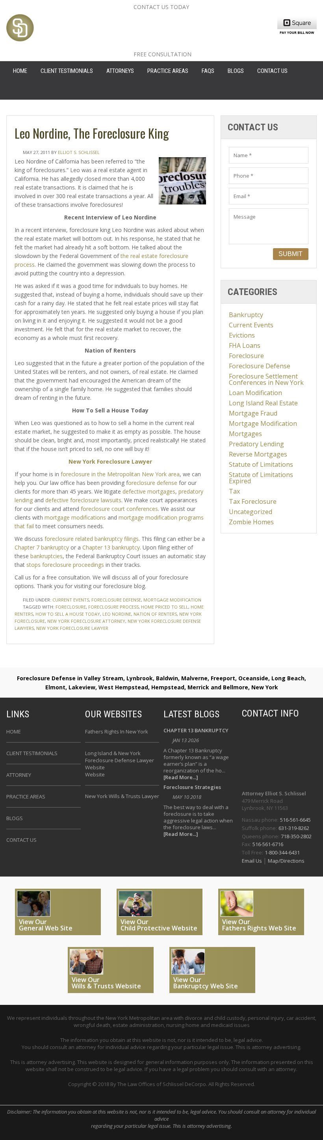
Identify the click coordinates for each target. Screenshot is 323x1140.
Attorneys (120, 70)
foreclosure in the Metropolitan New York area (120, 474)
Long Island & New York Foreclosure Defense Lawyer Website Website (119, 764)
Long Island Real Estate (263, 403)
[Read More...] (180, 777)
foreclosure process (113, 607)
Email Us (252, 860)
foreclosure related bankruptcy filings (92, 538)
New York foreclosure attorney (86, 621)
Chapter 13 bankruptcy (111, 547)
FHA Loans (244, 345)
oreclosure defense (152, 482)
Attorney (18, 774)
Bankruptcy (246, 315)
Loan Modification (255, 393)
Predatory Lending (256, 444)
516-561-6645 (295, 819)
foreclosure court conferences (119, 508)
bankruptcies (46, 556)
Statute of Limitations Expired (261, 478)
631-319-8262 (293, 828)
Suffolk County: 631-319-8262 (200, 31)
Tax (234, 491)
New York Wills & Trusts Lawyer (122, 796)
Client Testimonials (67, 70)
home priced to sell (164, 607)
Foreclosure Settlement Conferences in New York (266, 379)
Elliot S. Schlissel (79, 152)
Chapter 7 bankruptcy (43, 547)
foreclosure (71, 607)
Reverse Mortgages (258, 454)
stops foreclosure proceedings (66, 564)
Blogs (236, 70)
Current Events (70, 600)
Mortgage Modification (172, 600)
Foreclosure (246, 356)
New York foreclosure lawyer (72, 628)
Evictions (242, 335)
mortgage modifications (75, 517)
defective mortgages (149, 491)
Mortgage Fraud (253, 413)
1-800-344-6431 (282, 852)
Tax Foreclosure (253, 501)
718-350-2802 (296, 836)
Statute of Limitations (261, 464)
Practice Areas (167, 70)
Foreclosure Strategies (192, 788)
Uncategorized (250, 512)
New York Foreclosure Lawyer (110, 461)
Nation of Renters (155, 614)
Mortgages (245, 434)
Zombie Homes (251, 522)
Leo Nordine (116, 614)
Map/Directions (285, 860)
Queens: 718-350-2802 (184, 44)
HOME (20, 70)
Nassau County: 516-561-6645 (201, 19)
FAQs (208, 70)
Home (13, 731)
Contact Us (272, 70)
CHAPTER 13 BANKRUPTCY (195, 731)
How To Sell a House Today (67, 614)
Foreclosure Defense (116, 600)
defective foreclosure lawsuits (83, 500)
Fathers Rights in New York (116, 731)
